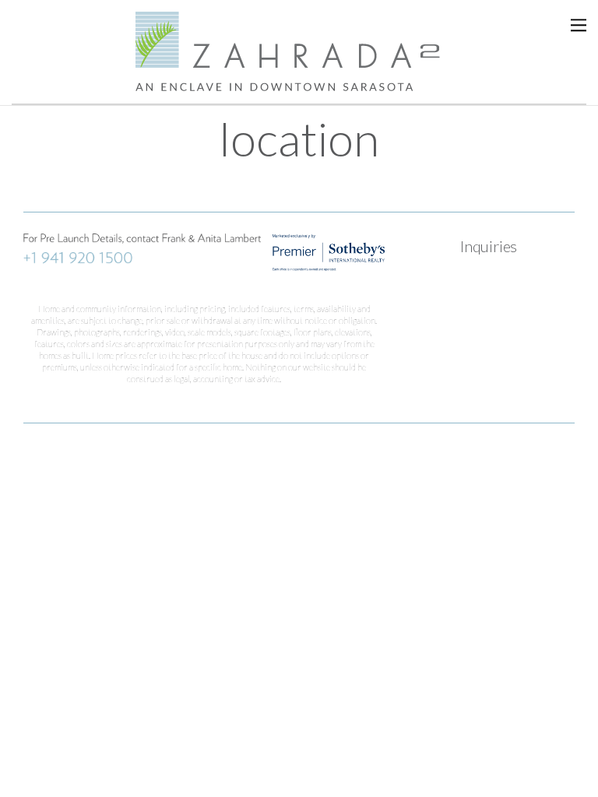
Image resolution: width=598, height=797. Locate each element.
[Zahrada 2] (299, 82)
